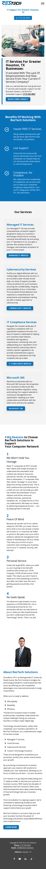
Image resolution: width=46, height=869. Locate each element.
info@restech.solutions (22, 848)
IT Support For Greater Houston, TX (23, 11)
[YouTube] (20, 859)
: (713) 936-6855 (22, 845)
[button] (43, 4)
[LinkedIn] (25, 859)
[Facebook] (14, 859)
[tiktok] (31, 859)
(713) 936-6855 (24, 18)
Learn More (11, 827)
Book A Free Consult (18, 99)
